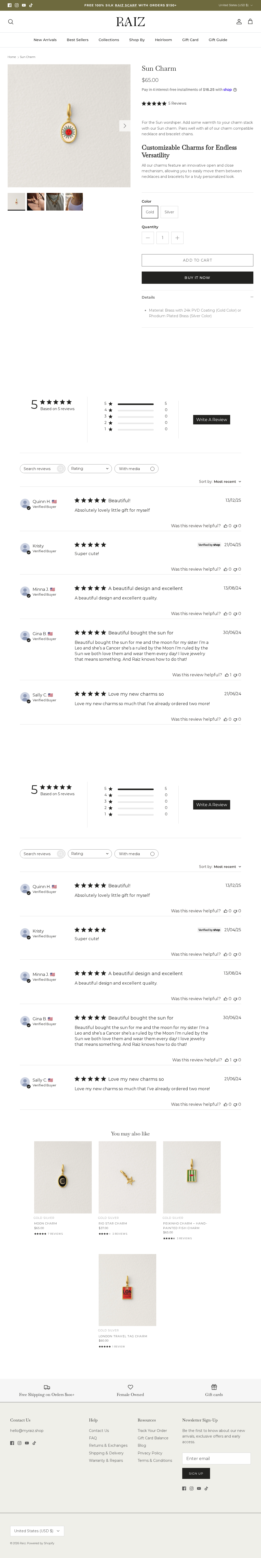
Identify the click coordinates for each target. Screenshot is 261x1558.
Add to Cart (197, 260)
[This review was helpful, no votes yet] (225, 525)
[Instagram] (17, 5)
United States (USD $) (234, 5)
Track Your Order (152, 1430)
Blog (142, 1445)
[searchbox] (38, 468)
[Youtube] (24, 5)
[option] (69, 125)
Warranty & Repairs (106, 1460)
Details (148, 297)
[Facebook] (9, 5)
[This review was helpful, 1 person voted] (227, 674)
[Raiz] (130, 21)
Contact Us (99, 1430)
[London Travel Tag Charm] (127, 1290)
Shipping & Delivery (106, 1453)
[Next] (124, 125)
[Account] (238, 22)
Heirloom (163, 40)
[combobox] (90, 468)
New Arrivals (45, 40)
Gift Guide (218, 40)
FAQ (93, 1438)
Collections (109, 40)
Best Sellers (77, 40)
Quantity (150, 227)
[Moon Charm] (63, 1177)
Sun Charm (27, 57)
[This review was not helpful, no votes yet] (235, 525)
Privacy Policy (150, 1453)
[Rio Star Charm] (127, 1177)
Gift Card (190, 40)
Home (12, 57)
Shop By (137, 40)
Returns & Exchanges (108, 1445)
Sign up (196, 1473)
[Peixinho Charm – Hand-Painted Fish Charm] (192, 1177)
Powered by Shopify (40, 1543)
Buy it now (197, 277)
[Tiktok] (31, 5)
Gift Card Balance (153, 1438)
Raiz (23, 1543)
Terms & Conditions (155, 1460)
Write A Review (211, 419)
